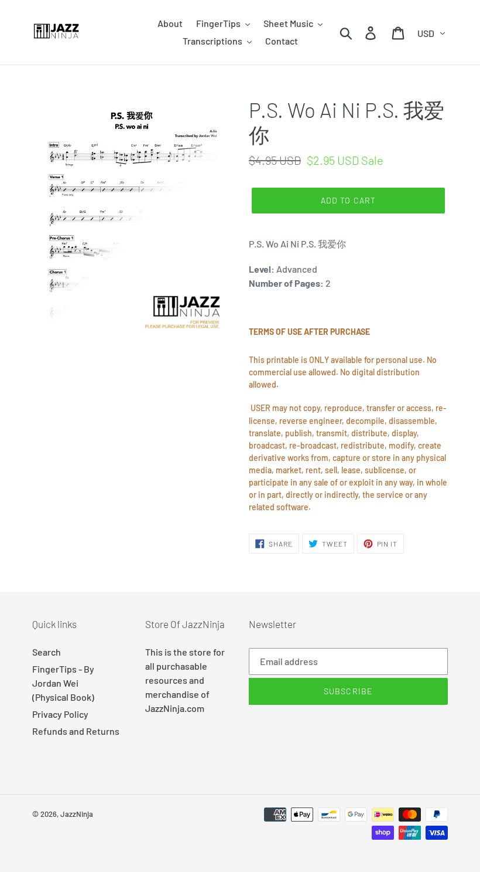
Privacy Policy (60, 714)
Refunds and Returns (75, 731)
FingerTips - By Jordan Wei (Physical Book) (63, 683)
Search (46, 651)
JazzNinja (76, 814)
